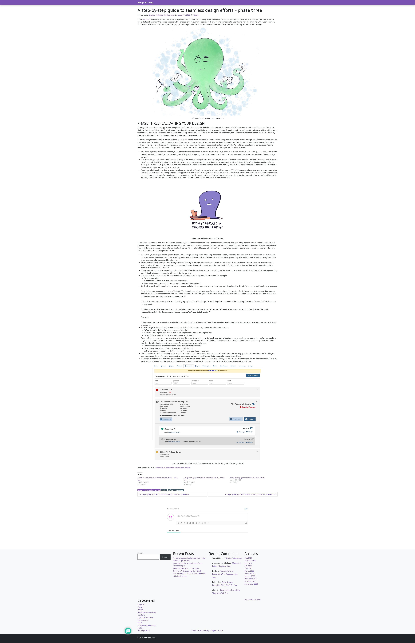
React (139, 622)
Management (142, 620)
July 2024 (248, 563)
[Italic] (181, 523)
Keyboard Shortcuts (145, 617)
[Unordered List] (193, 523)
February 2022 (250, 573)
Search (140, 553)
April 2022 (248, 568)
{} (205, 523)
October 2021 (250, 581)
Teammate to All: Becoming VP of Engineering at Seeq (225, 574)
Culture (140, 607)
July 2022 (248, 566)
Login (245, 509)
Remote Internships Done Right (186, 568)
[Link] (202, 523)
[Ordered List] (190, 523)
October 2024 (250, 560)
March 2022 (249, 571)
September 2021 (251, 584)
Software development (165, 15)
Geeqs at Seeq (145, 2)
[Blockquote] (196, 523)
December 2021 (250, 579)
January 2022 (249, 576)
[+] (208, 523)
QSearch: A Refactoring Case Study (187, 571)
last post (146, 19)
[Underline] (184, 523)
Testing (140, 628)
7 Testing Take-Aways (233, 558)
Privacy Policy (203, 630)
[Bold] (178, 523)
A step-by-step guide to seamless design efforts (247, 478)
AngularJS (141, 604)
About (194, 630)
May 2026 (248, 558)
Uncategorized (143, 630)
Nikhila (196, 15)
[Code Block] (199, 523)
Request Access (217, 630)
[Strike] (187, 523)
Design (152, 15)
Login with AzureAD (252, 599)
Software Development (175, 490)
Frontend (141, 615)
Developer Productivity (146, 612)
